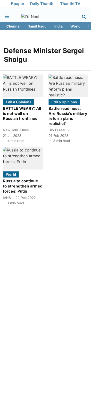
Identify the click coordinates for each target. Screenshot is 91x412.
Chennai (13, 26)
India (58, 26)
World (75, 26)
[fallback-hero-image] (23, 86)
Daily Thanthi (42, 4)
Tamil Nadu (37, 26)
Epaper (17, 4)
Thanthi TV (70, 4)
